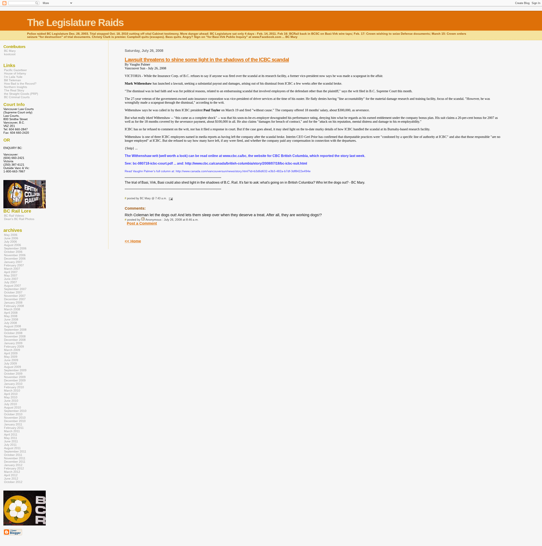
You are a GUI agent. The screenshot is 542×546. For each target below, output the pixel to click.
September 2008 (15, 329)
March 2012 (12, 471)
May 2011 (10, 438)
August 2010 (12, 407)
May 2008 (10, 316)
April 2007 (11, 272)
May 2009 (10, 356)
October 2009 (13, 373)
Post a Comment (142, 223)
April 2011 (10, 434)
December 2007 (15, 299)
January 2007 (13, 262)
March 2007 (12, 268)
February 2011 (14, 427)
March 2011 (12, 431)
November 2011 (14, 458)
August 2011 (12, 448)
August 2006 (12, 245)
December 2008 (15, 339)
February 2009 (14, 346)
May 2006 (10, 235)
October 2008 (13, 333)
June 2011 (11, 441)
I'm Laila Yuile (13, 76)
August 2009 (12, 367)
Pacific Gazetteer (15, 70)
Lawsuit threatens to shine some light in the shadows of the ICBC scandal (207, 59)
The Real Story (14, 90)
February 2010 (14, 387)
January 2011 (13, 424)
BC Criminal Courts (17, 97)
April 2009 (11, 353)
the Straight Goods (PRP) (21, 93)
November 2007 (15, 295)
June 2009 (11, 360)
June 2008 (11, 319)
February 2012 (14, 468)
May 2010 (10, 397)
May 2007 (10, 275)
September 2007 (15, 289)
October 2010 (13, 414)
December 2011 (14, 461)
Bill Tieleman (12, 80)
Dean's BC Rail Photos (19, 219)
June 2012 (11, 478)
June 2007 (11, 279)
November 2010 (15, 417)
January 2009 (13, 343)
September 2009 (15, 370)
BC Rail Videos (14, 215)
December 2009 (15, 380)
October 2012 (13, 482)
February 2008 (14, 306)
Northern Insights (15, 87)
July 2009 (10, 363)
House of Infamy (15, 73)
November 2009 (15, 377)
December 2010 (15, 421)
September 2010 (15, 411)
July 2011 (10, 444)
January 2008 (13, 302)
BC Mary (10, 50)
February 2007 (14, 265)
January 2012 (13, 465)
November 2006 (15, 255)
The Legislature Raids (75, 22)
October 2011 (13, 455)
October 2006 (13, 251)
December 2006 (15, 258)
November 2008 (15, 336)
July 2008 (10, 323)
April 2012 (11, 475)
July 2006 (10, 241)
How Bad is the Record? (20, 83)
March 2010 (12, 390)
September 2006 (15, 248)
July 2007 (10, 282)
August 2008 (12, 326)
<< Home (133, 241)
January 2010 (13, 383)
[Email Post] (170, 198)
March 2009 (12, 350)
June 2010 (11, 400)
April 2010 (11, 394)
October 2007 (13, 292)
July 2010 (10, 404)
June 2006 (11, 238)
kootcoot (9, 54)
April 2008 (11, 312)
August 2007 (12, 285)
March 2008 (12, 309)
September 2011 (15, 451)
